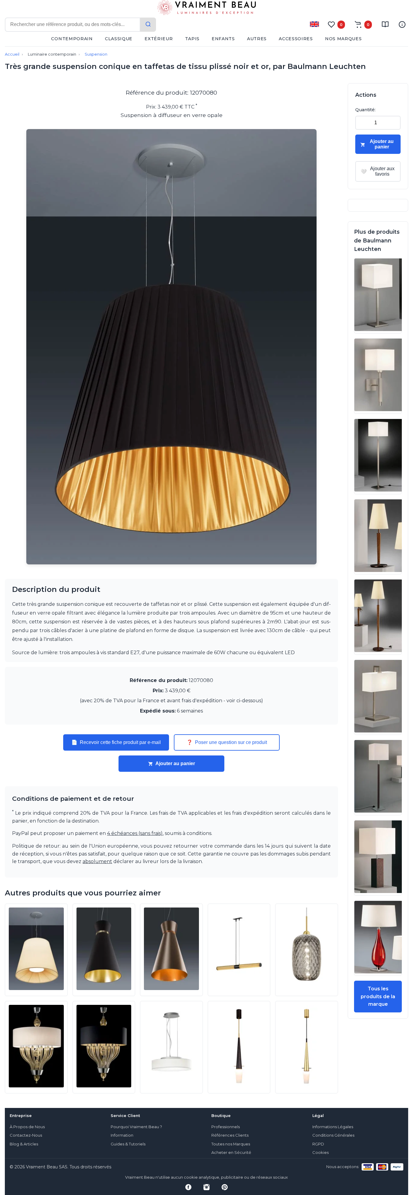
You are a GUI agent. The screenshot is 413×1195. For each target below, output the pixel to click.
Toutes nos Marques (230, 1144)
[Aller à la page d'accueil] (206, 9)
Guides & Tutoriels (128, 1144)
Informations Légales (332, 1127)
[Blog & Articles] (385, 24)
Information (122, 1135)
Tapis (192, 38)
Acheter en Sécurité (231, 1152)
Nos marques (343, 38)
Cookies (320, 1152)
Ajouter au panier (175, 763)
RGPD (318, 1144)
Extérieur (159, 38)
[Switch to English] (314, 24)
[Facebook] (188, 1187)
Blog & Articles (24, 1144)
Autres (257, 38)
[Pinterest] (225, 1187)
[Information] (402, 24)
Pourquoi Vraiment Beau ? (136, 1127)
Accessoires (296, 38)
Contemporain (72, 38)
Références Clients (230, 1135)
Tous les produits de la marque (378, 996)
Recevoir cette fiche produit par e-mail (116, 742)
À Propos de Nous (27, 1127)
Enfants (223, 38)
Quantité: (365, 109)
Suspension (96, 54)
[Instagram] (206, 1187)
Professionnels (225, 1127)
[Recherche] (148, 25)
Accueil (12, 54)
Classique (118, 38)
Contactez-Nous (26, 1135)
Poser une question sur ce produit (227, 742)
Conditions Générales (333, 1135)
